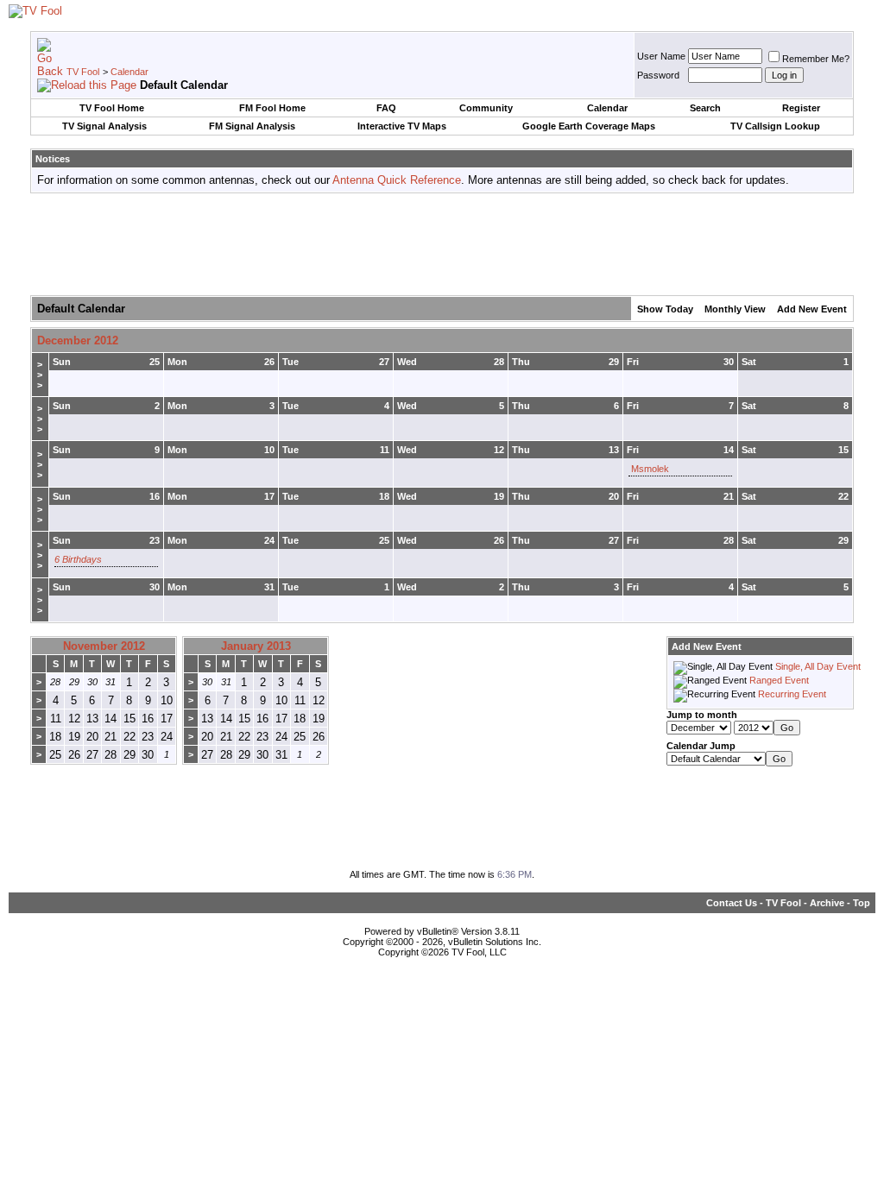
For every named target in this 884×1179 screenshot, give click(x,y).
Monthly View (735, 309)
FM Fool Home (272, 108)
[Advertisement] (442, 245)
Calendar (129, 71)
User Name (661, 56)
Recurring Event (792, 694)
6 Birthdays (78, 559)
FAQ (386, 108)
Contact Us (731, 903)
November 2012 (104, 646)
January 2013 (256, 646)
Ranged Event (779, 680)
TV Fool (82, 71)
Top (861, 903)
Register (801, 108)
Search (705, 108)
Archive (827, 903)
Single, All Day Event (818, 666)
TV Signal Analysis (104, 126)
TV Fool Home (111, 108)
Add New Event (812, 309)
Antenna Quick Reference (396, 179)
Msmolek (650, 468)
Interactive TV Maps (401, 126)
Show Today (665, 309)
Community (486, 108)
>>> (39, 374)
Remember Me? (815, 59)
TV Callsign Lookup (775, 126)
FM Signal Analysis (252, 126)
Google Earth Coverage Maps (588, 126)
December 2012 (77, 340)
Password (658, 75)
